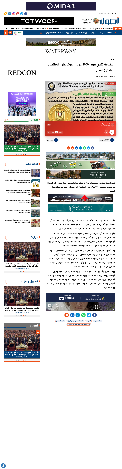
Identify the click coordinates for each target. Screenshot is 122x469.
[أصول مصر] (109, 21)
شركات (102, 32)
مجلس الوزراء (97, 321)
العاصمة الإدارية (50, 32)
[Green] (18, 33)
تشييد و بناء (69, 32)
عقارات (109, 32)
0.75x (60, 132)
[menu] (40, 32)
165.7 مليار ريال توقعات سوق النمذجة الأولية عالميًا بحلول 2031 (40, 28)
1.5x (52, 132)
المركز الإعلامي (60, 321)
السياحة (89, 321)
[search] (6, 32)
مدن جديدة (93, 32)
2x (48, 132)
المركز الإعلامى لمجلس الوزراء (75, 321)
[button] (25, 154)
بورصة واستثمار (81, 32)
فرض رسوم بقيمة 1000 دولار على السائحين (78, 324)
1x (56, 132)
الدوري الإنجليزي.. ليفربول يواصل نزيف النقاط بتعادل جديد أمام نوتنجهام (90, 28)
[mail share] (72, 148)
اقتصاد (60, 32)
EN (10, 32)
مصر (112, 59)
